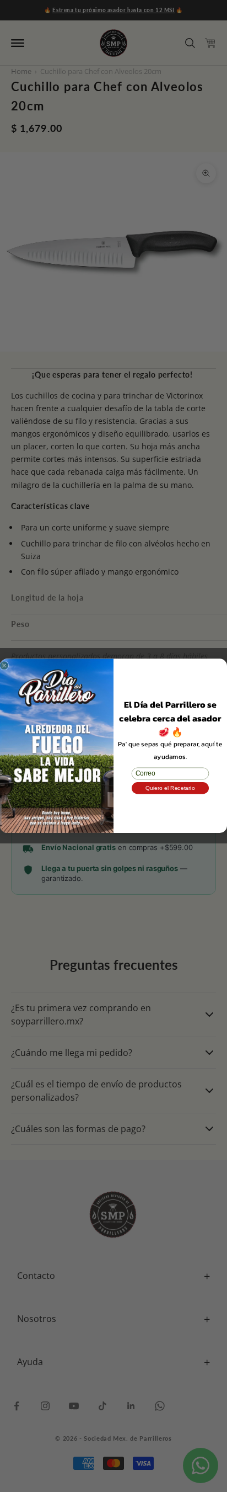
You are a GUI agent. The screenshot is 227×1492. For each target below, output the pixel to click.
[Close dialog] (4, 666)
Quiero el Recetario (169, 788)
